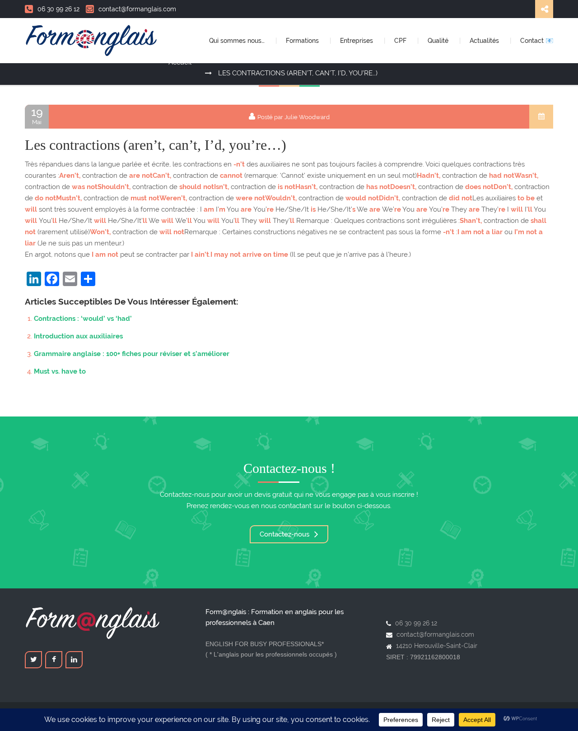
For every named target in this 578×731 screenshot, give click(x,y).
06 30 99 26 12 (58, 9)
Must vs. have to (60, 371)
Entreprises (357, 40)
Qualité (439, 40)
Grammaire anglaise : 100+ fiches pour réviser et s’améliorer (131, 354)
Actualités (485, 40)
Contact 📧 (536, 40)
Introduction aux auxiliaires (78, 336)
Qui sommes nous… (237, 40)
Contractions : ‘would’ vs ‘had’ (83, 319)
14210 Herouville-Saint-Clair (436, 645)
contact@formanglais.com (137, 9)
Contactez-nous (285, 534)
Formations (303, 40)
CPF (401, 40)
